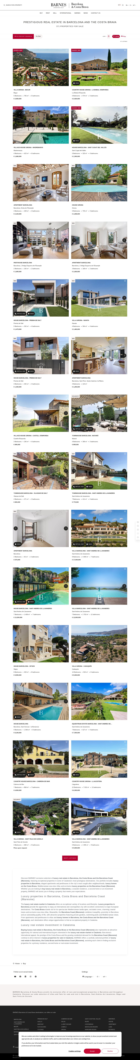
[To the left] (16, 67)
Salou (63, 1021)
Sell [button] (55, 13)
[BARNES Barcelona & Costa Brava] (70, 5)
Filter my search (24, 36)
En (127, 5)
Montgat (40, 1024)
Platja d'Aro (42, 1027)
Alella (40, 1021)
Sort (104, 36)
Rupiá (87, 1021)
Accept (92, 1051)
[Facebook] (20, 977)
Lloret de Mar (66, 1024)
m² (134, 5)
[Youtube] (15, 977)
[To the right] (66, 67)
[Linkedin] (25, 977)
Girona (63, 1029)
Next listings (70, 858)
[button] (120, 4)
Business (112, 1029)
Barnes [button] (77, 13)
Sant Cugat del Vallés (92, 1019)
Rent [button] (48, 13)
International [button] (65, 13)
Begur (16, 1026)
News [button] (86, 13)
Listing (116, 36)
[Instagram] (30, 977)
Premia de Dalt (43, 1019)
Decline (110, 1051)
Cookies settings (75, 1051)
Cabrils (64, 1027)
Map (124, 36)
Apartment (112, 1024)
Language (88, 977)
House (111, 1021)
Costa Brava (89, 1024)
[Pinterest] (35, 977)
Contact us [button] (95, 13)
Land (110, 1027)
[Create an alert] (108, 36)
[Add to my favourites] (66, 50)
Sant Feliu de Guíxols (21, 1029)
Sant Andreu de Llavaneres (19, 1023)
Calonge (41, 1029)
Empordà (112, 1019)
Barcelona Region (91, 1027)
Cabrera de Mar (66, 1019)
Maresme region (90, 1029)
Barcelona (18, 1019)
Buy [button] (41, 13)
